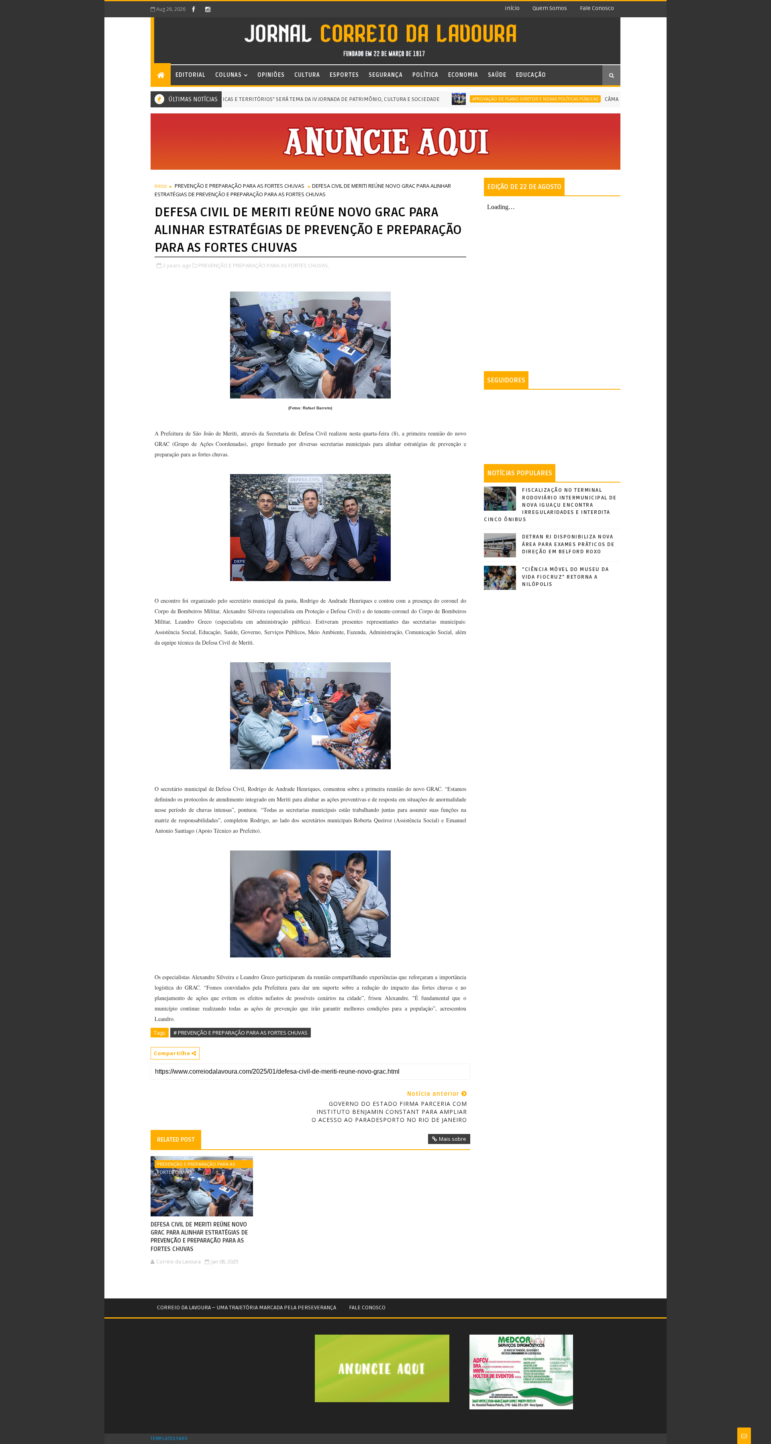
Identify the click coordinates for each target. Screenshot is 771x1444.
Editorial (190, 75)
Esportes (344, 75)
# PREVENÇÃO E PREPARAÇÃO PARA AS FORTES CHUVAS (240, 1032)
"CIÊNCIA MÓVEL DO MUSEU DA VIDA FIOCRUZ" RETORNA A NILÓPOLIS (565, 576)
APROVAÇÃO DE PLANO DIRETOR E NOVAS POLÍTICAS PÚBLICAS (499, 99)
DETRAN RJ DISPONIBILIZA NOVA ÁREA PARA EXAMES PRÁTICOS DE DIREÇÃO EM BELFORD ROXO (568, 544)
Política (425, 75)
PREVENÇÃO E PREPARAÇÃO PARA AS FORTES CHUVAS (239, 185)
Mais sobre (452, 1138)
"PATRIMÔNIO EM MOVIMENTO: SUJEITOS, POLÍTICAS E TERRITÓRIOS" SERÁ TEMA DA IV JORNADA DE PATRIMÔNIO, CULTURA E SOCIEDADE (235, 99)
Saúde (497, 75)
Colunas (228, 75)
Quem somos (549, 8)
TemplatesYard (169, 1439)
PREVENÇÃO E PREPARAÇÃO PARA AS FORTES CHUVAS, (263, 265)
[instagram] (208, 9)
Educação (531, 75)
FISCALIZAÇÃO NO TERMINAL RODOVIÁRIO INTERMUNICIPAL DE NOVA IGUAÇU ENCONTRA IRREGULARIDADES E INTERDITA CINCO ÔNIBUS (550, 505)
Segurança (386, 75)
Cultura (307, 75)
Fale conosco (597, 8)
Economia (463, 75)
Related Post (176, 1139)
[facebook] (194, 9)
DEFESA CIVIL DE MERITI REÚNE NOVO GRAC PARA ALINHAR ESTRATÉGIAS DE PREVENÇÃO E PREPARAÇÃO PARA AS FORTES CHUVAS (199, 1237)
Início (512, 8)
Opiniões (271, 75)
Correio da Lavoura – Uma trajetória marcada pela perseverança (246, 1307)
